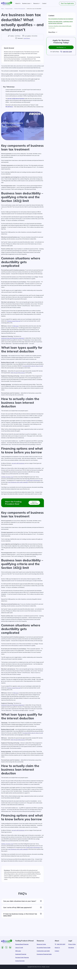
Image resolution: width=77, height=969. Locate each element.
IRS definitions (9, 106)
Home (2, 8)
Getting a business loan (7, 476)
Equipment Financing (20, 954)
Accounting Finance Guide (43, 947)
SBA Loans (18, 950)
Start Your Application (67, 3)
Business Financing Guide (19, 8)
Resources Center (41, 944)
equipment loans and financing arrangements (12, 338)
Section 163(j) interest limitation (16, 98)
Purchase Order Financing (22, 957)
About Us (17, 3)
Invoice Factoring (19, 960)
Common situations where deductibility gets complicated (59, 26)
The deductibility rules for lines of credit (32, 366)
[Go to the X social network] (6, 947)
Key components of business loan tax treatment (60, 18)
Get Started (60, 47)
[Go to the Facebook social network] (2, 947)
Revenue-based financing (13, 321)
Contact (44, 3)
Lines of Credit (19, 947)
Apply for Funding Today (34, 502)
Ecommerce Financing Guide (44, 954)
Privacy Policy (72, 944)
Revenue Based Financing (21, 944)
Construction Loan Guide (43, 950)
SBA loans (15, 326)
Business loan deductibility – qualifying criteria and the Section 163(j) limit (60, 22)
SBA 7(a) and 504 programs (18, 372)
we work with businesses (18, 463)
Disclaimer (71, 947)
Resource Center (9, 8)
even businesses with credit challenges (18, 482)
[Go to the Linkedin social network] (10, 947)
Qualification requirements (33, 480)
